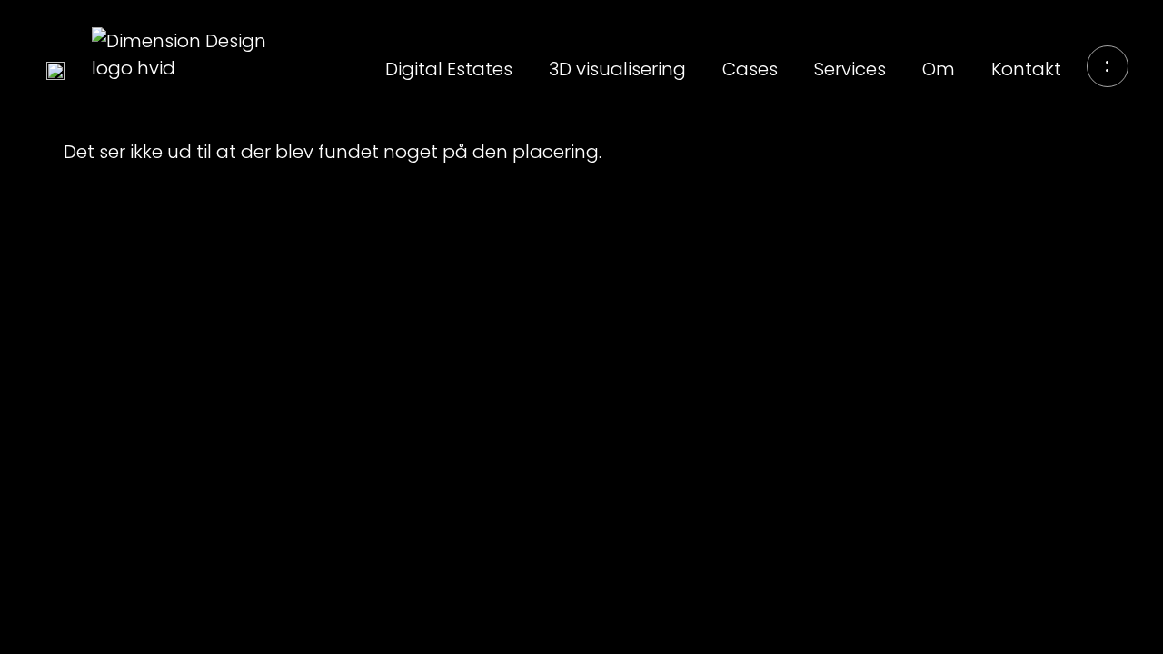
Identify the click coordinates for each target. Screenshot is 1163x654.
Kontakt (1026, 69)
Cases (750, 69)
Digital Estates (448, 69)
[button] (1107, 66)
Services (850, 69)
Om (938, 69)
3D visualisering (617, 69)
